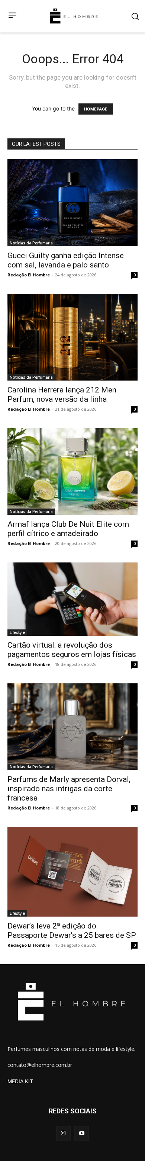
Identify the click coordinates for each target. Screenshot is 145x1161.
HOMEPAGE (95, 109)
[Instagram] (63, 1133)
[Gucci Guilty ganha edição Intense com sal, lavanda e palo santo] (72, 202)
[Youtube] (81, 1133)
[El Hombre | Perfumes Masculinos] (74, 16)
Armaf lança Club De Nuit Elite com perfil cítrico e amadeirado (68, 529)
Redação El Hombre (28, 275)
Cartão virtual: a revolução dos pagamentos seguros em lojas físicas (71, 650)
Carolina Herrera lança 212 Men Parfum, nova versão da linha (61, 394)
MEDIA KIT (20, 1081)
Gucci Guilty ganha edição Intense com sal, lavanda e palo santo (65, 260)
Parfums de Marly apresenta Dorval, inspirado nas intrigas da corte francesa (68, 788)
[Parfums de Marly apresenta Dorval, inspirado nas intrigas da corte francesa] (72, 726)
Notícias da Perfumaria (31, 243)
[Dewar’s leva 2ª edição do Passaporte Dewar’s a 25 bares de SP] (72, 871)
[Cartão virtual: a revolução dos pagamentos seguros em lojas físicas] (72, 599)
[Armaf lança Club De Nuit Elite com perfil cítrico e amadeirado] (72, 471)
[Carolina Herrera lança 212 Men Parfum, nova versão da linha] (72, 337)
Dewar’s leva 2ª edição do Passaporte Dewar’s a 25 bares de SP (71, 930)
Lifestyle (17, 632)
